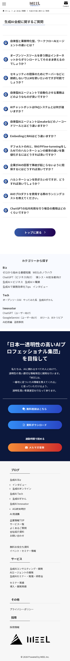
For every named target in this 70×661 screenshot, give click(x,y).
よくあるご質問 (18, 528)
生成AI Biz (15, 479)
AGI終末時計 (19, 509)
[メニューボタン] (4, 4)
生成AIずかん (19, 498)
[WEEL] (35, 4)
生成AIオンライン (21, 488)
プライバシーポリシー (22, 609)
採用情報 (14, 627)
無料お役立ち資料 (19, 547)
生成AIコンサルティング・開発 (26, 568)
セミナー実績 (17, 582)
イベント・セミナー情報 (23, 550)
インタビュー (19, 484)
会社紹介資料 (17, 531)
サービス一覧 (17, 524)
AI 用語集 (15, 514)
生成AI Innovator (19, 503)
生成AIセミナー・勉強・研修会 (26, 576)
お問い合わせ (17, 535)
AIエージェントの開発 (21, 572)
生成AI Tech (16, 493)
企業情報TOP (17, 520)
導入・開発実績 (18, 586)
